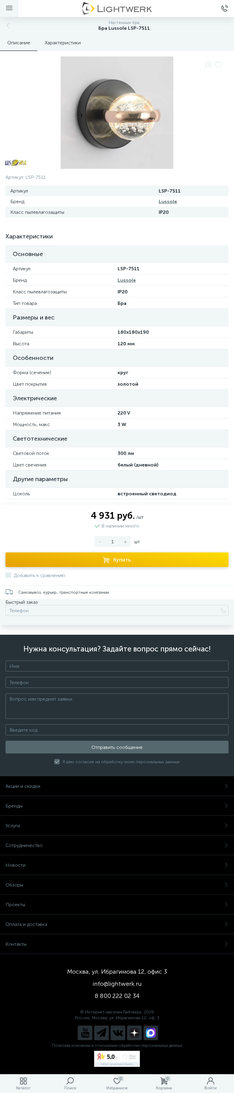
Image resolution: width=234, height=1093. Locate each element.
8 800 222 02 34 (117, 995)
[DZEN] (134, 1033)
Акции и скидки (22, 786)
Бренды (14, 806)
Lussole (168, 201)
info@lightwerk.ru (117, 983)
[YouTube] (85, 1033)
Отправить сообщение (117, 747)
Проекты (15, 904)
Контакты (16, 944)
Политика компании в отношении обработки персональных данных (117, 1045)
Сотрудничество (24, 845)
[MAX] (151, 1033)
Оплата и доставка (26, 924)
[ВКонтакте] (118, 1033)
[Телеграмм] (101, 1033)
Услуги (12, 825)
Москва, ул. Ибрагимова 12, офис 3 (117, 971)
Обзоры (14, 885)
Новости (15, 865)
